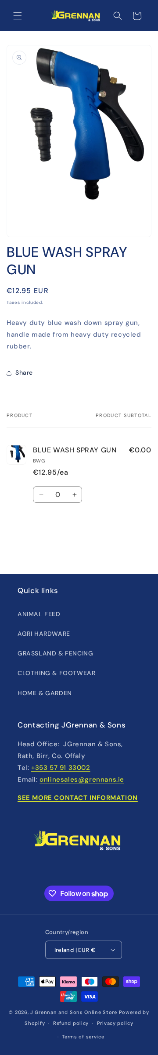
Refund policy (71, 1023)
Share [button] (24, 372)
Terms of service (83, 1037)
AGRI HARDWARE (44, 634)
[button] (17, 15)
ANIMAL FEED (39, 614)
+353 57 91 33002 (60, 767)
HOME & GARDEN (45, 693)
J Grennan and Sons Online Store (73, 1012)
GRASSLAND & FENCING (55, 653)
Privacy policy (115, 1023)
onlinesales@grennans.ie (82, 779)
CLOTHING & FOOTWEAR (56, 673)
